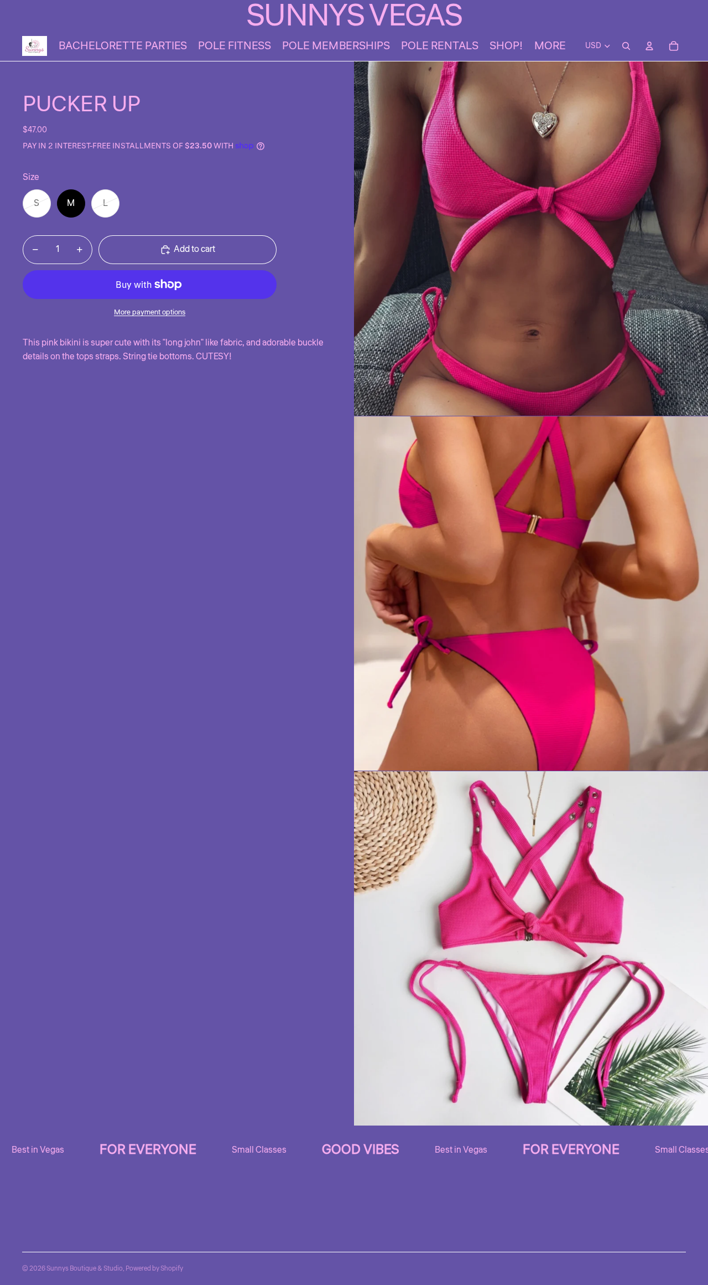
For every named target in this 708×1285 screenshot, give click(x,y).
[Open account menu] (649, 46)
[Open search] (626, 46)
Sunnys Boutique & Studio (84, 1268)
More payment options (149, 312)
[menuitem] (550, 45)
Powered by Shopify (154, 1268)
